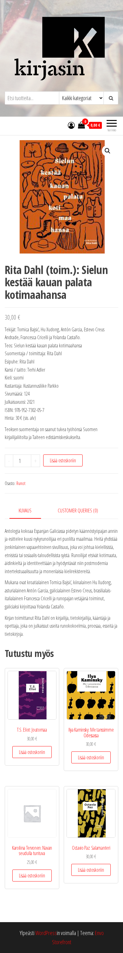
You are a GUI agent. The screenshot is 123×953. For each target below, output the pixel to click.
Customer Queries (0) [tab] (78, 510)
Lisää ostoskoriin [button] (32, 752)
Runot (20, 483)
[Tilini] (71, 125)
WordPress (46, 933)
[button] (107, 151)
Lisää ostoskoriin (63, 460)
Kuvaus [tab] (25, 510)
